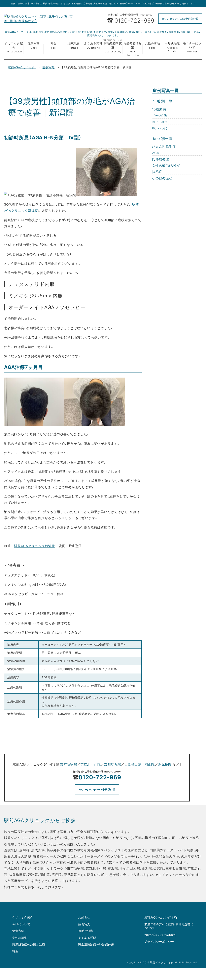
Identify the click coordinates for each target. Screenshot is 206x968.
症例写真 (34, 45)
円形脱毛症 (172, 46)
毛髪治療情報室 (133, 48)
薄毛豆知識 (85, 931)
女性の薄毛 (152, 45)
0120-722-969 (99, 777)
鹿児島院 (165, 764)
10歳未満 (159, 109)
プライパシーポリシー (159, 941)
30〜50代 (160, 121)
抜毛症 (157, 171)
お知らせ (84, 917)
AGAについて (21, 924)
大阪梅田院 (132, 764)
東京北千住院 (90, 764)
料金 (53, 45)
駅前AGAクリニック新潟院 (34, 545)
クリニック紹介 (14, 47)
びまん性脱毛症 (164, 146)
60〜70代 (159, 128)
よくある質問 (93, 45)
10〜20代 (159, 115)
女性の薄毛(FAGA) (166, 165)
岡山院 (150, 764)
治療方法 (73, 45)
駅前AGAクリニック (22, 67)
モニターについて (192, 47)
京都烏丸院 (112, 764)
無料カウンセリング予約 (160, 917)
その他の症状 (162, 178)
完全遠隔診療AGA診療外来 (96, 944)
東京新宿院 (68, 764)
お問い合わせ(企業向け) (160, 935)
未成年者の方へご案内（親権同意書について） (169, 926)
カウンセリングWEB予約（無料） (180, 18)
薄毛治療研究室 (112, 46)
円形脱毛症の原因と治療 (28, 944)
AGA (155, 152)
